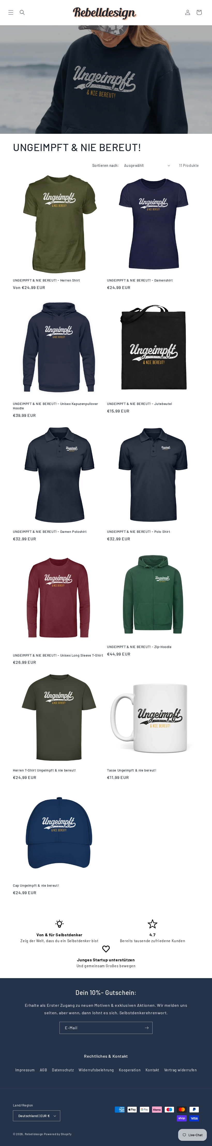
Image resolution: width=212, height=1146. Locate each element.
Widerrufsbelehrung (96, 1070)
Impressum (25, 1070)
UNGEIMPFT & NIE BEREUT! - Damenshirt (140, 280)
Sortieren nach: (105, 165)
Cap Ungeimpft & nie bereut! (36, 885)
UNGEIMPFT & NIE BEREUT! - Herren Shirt (46, 280)
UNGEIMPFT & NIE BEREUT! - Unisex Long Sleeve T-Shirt (58, 655)
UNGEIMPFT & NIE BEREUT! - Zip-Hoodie (139, 647)
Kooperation (130, 1070)
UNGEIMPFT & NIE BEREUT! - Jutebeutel (139, 404)
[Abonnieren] (146, 1028)
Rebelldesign (34, 1134)
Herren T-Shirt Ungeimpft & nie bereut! (44, 770)
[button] (11, 12)
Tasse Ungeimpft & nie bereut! (131, 770)
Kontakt (152, 1070)
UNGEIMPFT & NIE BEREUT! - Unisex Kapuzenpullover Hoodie (55, 406)
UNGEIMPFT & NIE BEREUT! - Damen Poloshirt (50, 531)
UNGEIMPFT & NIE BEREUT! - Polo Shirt (138, 531)
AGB (43, 1070)
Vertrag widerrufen (180, 1070)
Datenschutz (63, 1070)
